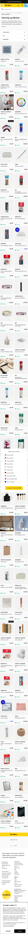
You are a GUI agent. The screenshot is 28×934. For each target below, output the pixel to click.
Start (2, 12)
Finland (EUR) (10, 464)
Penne (15, 866)
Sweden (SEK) (10, 455)
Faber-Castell (17, 881)
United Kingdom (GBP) (12, 478)
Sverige (16, 897)
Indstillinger (8, 931)
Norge (15, 898)
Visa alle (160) (17, 886)
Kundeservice (5, 863)
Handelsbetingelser (6, 880)
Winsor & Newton (18, 884)
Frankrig (16, 901)
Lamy (15, 880)
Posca (15, 883)
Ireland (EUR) (10, 467)
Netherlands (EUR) (11, 475)
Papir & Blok (17, 867)
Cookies (4, 884)
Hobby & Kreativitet (18, 864)
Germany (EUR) (10, 473)
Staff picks (16, 874)
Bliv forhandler (5, 876)
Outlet (15, 871)
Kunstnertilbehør (18, 12)
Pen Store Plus (5, 871)
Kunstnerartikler (9, 12)
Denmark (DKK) (10, 461)
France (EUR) (10, 470)
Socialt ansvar (5, 877)
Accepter (20, 931)
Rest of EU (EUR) (10, 481)
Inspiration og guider (6, 873)
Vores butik (4, 868)
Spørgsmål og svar (6, 865)
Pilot (15, 878)
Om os (3, 866)
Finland (16, 899)
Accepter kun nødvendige (8, 925)
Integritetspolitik (5, 882)
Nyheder (16, 872)
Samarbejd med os (6, 874)
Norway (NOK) (10, 458)
